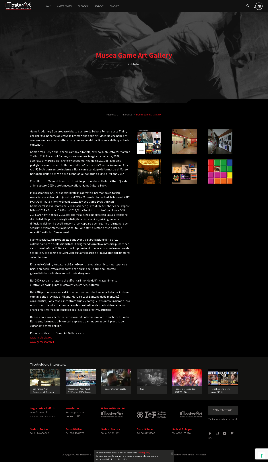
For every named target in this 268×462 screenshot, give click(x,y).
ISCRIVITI (71, 416)
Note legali (201, 454)
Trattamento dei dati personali (222, 419)
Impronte (127, 114)
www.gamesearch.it (42, 342)
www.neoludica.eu (41, 337)
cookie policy (143, 452)
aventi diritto (187, 454)
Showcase (83, 6)
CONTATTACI (223, 410)
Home (48, 6)
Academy (99, 6)
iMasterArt (112, 114)
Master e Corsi (64, 6)
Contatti (114, 6)
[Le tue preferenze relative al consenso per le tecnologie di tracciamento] (261, 455)
